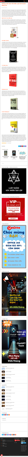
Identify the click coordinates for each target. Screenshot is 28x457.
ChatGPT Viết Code (8, 380)
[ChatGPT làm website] (3, 372)
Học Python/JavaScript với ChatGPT (10, 374)
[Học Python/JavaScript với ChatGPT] (3, 375)
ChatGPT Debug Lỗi (8, 377)
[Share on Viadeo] (15, 434)
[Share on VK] (10, 434)
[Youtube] (16, 442)
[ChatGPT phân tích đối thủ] (3, 409)
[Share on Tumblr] (14, 434)
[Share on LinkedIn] (7, 414)
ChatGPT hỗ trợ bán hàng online (10, 405)
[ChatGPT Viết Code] (3, 381)
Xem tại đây (15, 47)
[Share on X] (2, 414)
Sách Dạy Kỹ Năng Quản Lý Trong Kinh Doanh (5, 156)
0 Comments (10, 378)
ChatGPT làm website (8, 371)
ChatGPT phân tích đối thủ (9, 408)
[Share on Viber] (9, 434)
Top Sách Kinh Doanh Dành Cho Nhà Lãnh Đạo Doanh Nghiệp (14, 157)
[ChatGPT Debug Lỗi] (3, 378)
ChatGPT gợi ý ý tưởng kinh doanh (10, 402)
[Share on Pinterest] (5, 414)
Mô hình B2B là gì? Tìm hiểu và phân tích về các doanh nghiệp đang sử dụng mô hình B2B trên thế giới (22, 157)
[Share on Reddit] (9, 414)
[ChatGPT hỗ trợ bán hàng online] (3, 406)
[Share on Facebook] (4, 414)
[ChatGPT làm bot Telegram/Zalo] (3, 368)
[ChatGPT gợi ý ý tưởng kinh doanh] (3, 403)
